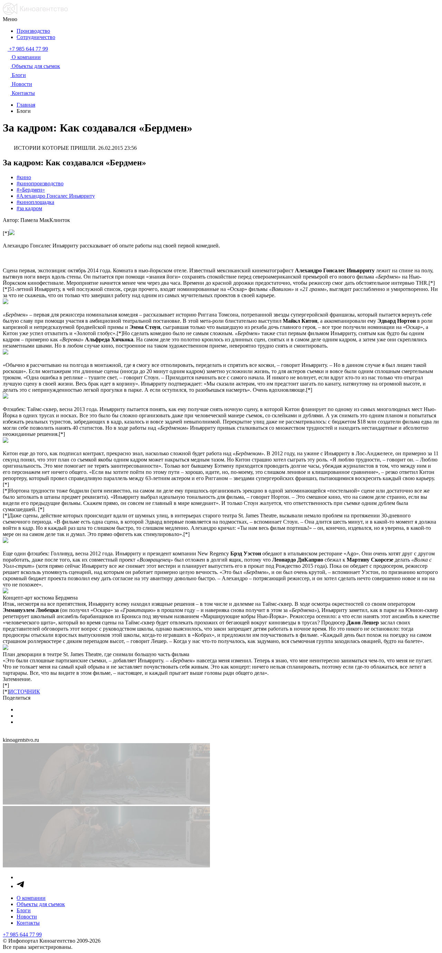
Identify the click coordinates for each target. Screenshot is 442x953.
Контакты (28, 923)
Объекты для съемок (41, 904)
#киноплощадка (35, 202)
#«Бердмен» (31, 190)
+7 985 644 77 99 (22, 934)
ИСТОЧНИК (24, 691)
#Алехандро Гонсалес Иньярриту (56, 196)
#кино (24, 177)
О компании (31, 898)
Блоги (24, 910)
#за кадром (29, 208)
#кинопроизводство (40, 183)
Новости (27, 917)
